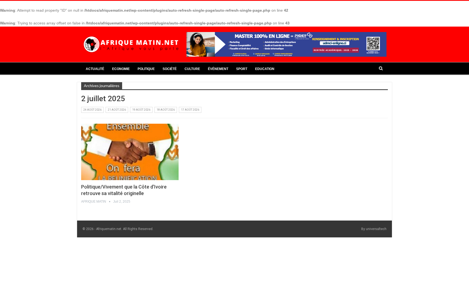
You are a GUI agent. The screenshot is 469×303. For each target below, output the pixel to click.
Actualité (95, 69)
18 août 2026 (166, 109)
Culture (192, 69)
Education (264, 69)
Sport (241, 69)
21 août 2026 (117, 109)
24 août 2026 (92, 109)
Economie (121, 69)
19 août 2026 (141, 109)
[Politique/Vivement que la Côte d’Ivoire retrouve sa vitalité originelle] (130, 152)
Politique (146, 69)
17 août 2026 (190, 109)
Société (170, 69)
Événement (218, 69)
